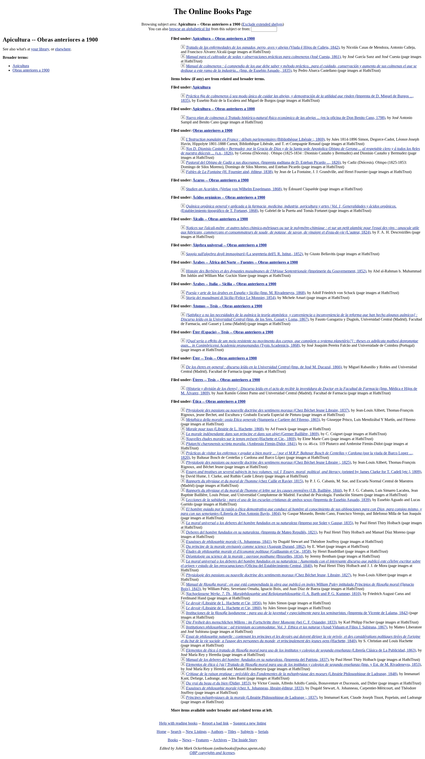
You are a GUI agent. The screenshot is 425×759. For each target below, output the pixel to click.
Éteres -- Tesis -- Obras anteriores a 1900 (226, 380)
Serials (263, 731)
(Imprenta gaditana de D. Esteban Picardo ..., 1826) (263, 162)
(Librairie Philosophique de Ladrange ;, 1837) (251, 697)
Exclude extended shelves (263, 24)
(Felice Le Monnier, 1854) (230, 298)
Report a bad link (215, 723)
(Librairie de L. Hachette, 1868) (224, 429)
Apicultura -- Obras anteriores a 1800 (223, 109)
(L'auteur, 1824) (300, 230)
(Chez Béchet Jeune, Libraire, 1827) (268, 575)
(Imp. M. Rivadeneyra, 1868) (245, 293)
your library (40, 49)
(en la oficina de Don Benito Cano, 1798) (285, 118)
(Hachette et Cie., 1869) (241, 439)
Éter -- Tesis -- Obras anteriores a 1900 (225, 358)
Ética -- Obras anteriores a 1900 (219, 401)
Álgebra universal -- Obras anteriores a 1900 (230, 245)
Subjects (247, 731)
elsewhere (63, 49)
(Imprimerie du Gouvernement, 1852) (276, 271)
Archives (220, 740)
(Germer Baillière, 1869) (252, 434)
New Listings (196, 731)
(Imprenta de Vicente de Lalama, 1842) (297, 613)
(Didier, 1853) (218, 683)
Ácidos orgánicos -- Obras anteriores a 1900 (229, 197)
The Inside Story (244, 740)
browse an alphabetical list (189, 29)
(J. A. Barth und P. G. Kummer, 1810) (273, 594)
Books (173, 740)
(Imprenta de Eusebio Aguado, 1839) (278, 500)
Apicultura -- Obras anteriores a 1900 (223, 38)
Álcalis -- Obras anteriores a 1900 (220, 219)
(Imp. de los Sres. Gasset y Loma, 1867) (299, 317)
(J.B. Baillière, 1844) (264, 490)
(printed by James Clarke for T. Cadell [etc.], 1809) (303, 472)
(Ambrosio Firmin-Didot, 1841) (241, 444)
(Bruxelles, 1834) (244, 556)
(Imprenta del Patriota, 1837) (257, 659)
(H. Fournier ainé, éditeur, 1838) (229, 172)
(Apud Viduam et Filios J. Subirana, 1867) (286, 627)
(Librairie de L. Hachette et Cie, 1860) (223, 608)
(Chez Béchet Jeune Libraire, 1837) (267, 410)
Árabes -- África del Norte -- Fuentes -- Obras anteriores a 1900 (245, 262)
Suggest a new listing (249, 723)
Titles (232, 731)
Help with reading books (178, 723)
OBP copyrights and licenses (212, 753)
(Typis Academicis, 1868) (299, 343)
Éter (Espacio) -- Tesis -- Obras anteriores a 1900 (233, 332)
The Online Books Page (213, 11)
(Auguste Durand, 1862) (245, 546)
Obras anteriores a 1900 (31, 70)
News (186, 740)
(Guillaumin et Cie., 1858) (248, 551)
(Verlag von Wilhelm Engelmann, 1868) (234, 189)
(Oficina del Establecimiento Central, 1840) (301, 563)
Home (161, 731)
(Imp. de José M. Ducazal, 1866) (264, 367)
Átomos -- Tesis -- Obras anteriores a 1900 (227, 306)
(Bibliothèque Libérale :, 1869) (255, 139)
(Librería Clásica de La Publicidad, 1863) (301, 650)
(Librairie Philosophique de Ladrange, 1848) (291, 674)
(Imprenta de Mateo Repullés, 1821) (251, 532)
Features (202, 740)
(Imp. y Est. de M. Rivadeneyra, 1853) (303, 664)
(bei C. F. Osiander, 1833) (261, 622)
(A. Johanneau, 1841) (228, 541)
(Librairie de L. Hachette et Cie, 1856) (223, 603)
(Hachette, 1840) (300, 638)
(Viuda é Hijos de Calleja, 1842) (262, 47)
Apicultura (21, 66)
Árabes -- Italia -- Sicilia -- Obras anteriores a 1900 (234, 284)
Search (176, 731)
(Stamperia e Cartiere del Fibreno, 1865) (253, 419)
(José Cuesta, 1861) (263, 57)
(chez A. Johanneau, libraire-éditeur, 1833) (245, 688)
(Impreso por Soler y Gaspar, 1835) (269, 523)
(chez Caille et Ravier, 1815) (244, 481)
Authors (217, 731)
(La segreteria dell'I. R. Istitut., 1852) (244, 254)
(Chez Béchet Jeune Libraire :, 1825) (268, 462)
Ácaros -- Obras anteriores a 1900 (221, 180)
